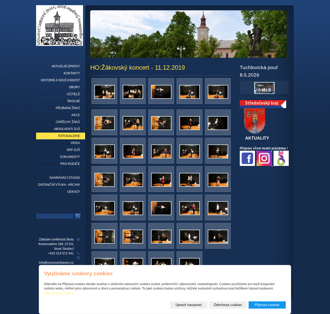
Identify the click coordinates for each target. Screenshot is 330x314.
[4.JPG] (218, 98)
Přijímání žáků (68, 108)
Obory (74, 87)
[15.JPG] (133, 214)
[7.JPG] (161, 129)
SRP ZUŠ (73, 150)
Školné (73, 101)
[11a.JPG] (133, 186)
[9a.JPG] (161, 157)
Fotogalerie (69, 136)
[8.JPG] (218, 129)
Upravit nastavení (189, 305)
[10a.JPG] (218, 157)
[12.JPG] (161, 186)
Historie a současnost (60, 80)
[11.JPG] (104, 186)
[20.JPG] (189, 242)
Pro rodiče (70, 164)
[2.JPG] (133, 98)
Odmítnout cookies (228, 305)
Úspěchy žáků (68, 122)
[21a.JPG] (218, 242)
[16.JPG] (189, 214)
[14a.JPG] (104, 214)
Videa (75, 143)
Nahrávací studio (65, 178)
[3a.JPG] (189, 98)
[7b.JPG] (189, 129)
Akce (75, 115)
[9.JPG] (133, 157)
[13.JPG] (189, 186)
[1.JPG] (104, 98)
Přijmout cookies (267, 305)
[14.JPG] (218, 186)
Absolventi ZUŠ (67, 129)
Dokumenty (70, 157)
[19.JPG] (161, 242)
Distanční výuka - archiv (59, 185)
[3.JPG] (161, 98)
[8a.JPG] (104, 157)
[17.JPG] (218, 214)
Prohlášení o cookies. (59, 293)
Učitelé (73, 94)
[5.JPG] (104, 129)
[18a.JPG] (133, 242)
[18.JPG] (104, 242)
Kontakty (72, 73)
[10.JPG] (189, 157)
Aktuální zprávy (66, 66)
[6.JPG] (133, 129)
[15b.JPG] (161, 214)
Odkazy (73, 192)
